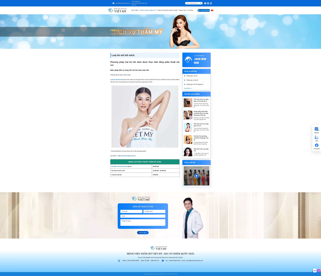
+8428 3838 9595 (205, 10)
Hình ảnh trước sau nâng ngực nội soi (201, 124)
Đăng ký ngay (142, 232)
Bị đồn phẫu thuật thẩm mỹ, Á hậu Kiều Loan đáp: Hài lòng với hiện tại (201, 113)
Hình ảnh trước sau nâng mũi (201, 149)
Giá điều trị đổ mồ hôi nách (119, 166)
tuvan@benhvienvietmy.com (122, 3)
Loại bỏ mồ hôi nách (116, 79)
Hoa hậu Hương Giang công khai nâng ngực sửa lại (201, 137)
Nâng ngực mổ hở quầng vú (194, 84)
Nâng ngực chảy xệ (192, 80)
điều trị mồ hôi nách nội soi (126, 155)
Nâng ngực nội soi (191, 76)
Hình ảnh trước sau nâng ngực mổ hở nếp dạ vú (201, 100)
